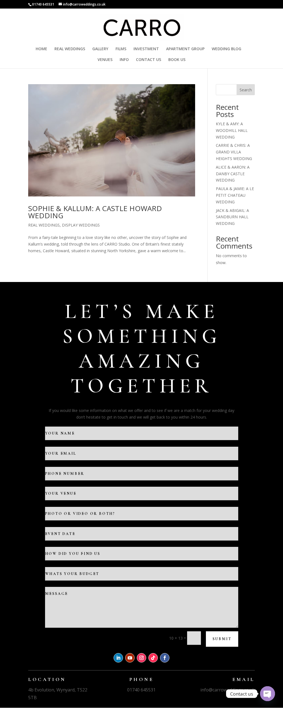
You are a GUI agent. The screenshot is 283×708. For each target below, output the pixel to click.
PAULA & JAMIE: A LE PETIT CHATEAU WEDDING (235, 195)
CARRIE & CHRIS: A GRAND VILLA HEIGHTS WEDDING (234, 152)
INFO (124, 60)
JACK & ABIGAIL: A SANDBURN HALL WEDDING (232, 217)
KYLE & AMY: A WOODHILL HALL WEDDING (232, 130)
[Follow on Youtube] (130, 657)
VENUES (105, 60)
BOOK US (176, 60)
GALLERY (100, 49)
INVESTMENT (146, 49)
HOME (41, 49)
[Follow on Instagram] (141, 657)
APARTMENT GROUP (185, 49)
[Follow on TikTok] (153, 657)
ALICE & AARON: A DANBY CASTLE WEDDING (233, 173)
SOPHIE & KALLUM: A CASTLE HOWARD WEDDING (95, 211)
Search (246, 89)
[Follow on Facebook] (164, 657)
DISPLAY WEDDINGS (81, 225)
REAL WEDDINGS (69, 49)
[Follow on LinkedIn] (118, 657)
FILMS (121, 49)
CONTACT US (148, 60)
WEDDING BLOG (226, 49)
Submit (222, 639)
